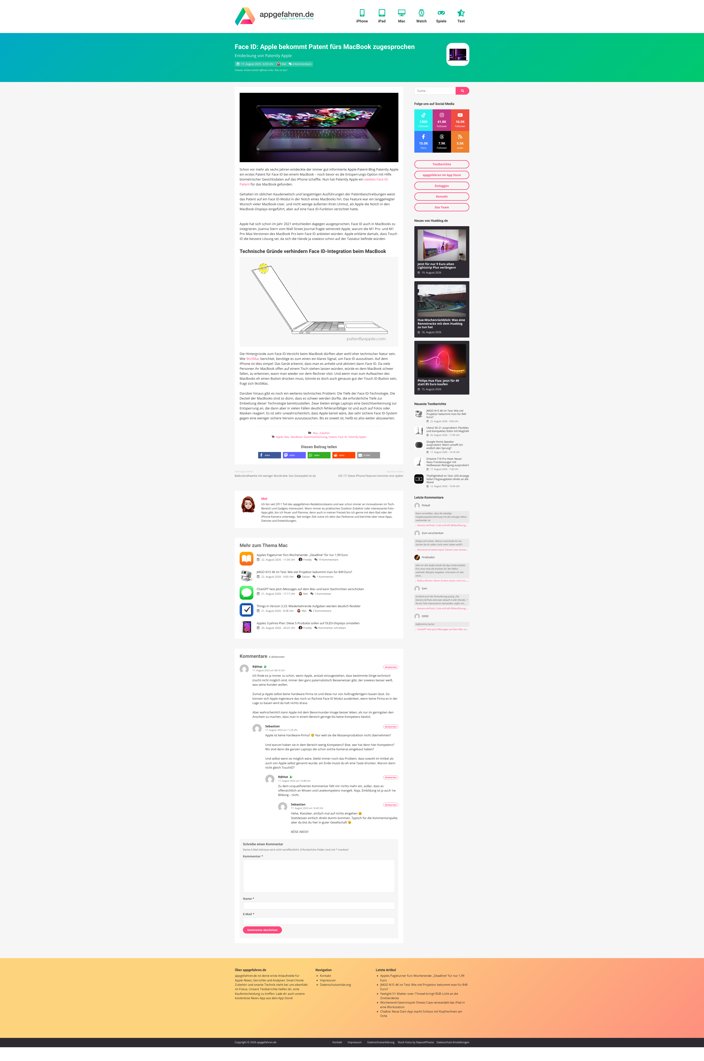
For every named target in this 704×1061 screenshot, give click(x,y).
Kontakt (442, 196)
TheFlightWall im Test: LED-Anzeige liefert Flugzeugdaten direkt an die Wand (447, 479)
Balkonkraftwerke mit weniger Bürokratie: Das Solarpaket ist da (275, 476)
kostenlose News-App (250, 998)
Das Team (442, 207)
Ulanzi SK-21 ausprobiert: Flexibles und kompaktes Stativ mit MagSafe (447, 429)
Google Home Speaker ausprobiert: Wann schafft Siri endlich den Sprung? (444, 445)
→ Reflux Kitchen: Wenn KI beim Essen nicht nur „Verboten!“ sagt (441, 580)
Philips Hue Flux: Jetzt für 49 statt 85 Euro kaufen (438, 382)
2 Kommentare (322, 611)
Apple (279, 437)
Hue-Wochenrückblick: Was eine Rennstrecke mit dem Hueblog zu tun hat (441, 323)
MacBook (296, 437)
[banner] (274, 16)
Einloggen (442, 186)
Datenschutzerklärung (335, 985)
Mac (315, 433)
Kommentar (253, 856)
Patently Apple (357, 437)
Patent (333, 437)
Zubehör (324, 433)
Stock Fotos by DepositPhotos (416, 1042)
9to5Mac (253, 359)
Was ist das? (280, 70)
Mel (284, 64)
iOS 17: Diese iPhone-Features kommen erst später (370, 476)
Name (248, 899)
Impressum (328, 980)
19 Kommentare (328, 560)
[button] (269, 455)
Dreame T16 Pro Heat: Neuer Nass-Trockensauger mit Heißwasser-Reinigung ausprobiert (447, 462)
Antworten (391, 667)
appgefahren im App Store (442, 175)
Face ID (342, 437)
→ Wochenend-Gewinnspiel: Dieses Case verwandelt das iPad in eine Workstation (441, 549)
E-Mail (248, 914)
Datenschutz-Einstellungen (453, 1042)
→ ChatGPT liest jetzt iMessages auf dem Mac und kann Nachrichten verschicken (441, 629)
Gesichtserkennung (315, 437)
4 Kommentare (302, 64)
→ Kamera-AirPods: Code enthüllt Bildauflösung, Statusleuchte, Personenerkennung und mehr (441, 525)
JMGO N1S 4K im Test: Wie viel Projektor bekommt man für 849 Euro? (446, 414)
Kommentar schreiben (332, 628)
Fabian (306, 577)
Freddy (307, 560)
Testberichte (442, 164)
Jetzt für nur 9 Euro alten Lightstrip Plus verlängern (437, 265)
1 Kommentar (325, 577)
